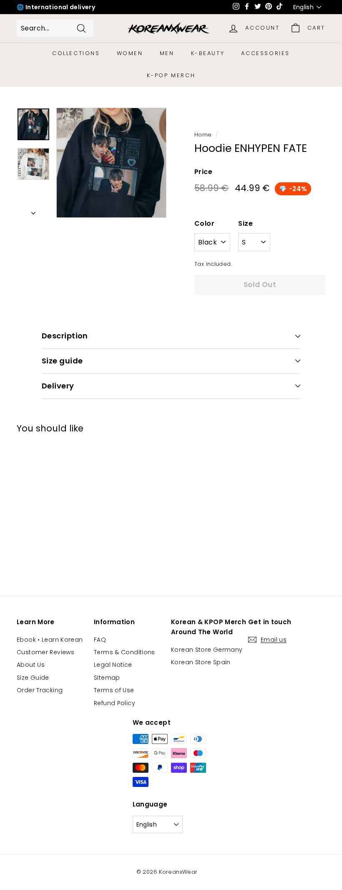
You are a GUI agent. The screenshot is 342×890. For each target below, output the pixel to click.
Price (203, 171)
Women (130, 53)
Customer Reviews (45, 652)
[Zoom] (111, 162)
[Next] (33, 211)
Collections (76, 53)
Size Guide (33, 677)
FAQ (100, 639)
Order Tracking (40, 690)
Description (65, 335)
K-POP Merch (171, 75)
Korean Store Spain (201, 662)
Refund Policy (114, 703)
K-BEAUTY (208, 53)
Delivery (58, 386)
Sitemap (107, 677)
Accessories (265, 53)
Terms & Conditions (124, 652)
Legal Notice (113, 665)
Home (203, 134)
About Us (31, 665)
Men (167, 53)
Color (204, 223)
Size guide (62, 360)
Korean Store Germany (207, 649)
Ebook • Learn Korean (50, 639)
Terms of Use (114, 690)
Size (245, 223)
